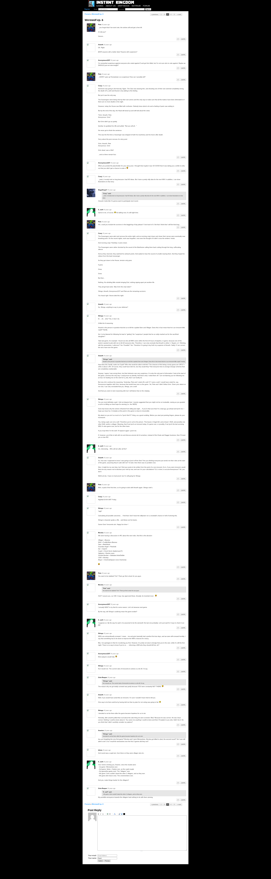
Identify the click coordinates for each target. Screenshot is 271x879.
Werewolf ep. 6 (97, 14)
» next (179, 14)
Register (87, 9)
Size (115, 814)
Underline (103, 814)
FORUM (146, 6)
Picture (108, 814)
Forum (87, 14)
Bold (98, 814)
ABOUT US (111, 6)
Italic (101, 814)
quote (183, 39)
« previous (154, 14)
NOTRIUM (136, 6)
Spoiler (124, 814)
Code (122, 814)
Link (110, 814)
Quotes (120, 814)
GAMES (99, 6)
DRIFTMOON (123, 6)
